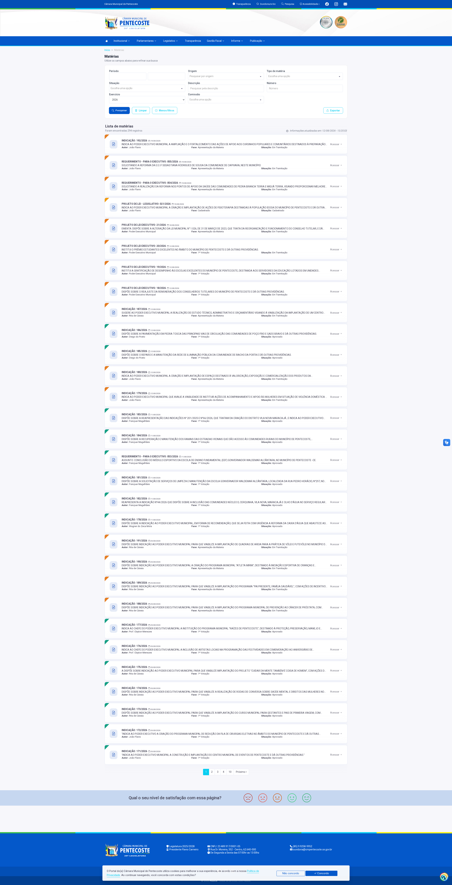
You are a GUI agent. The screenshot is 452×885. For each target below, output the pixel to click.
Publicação (256, 40)
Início (107, 50)
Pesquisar (121, 110)
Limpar (143, 110)
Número (271, 83)
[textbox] (226, 76)
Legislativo (169, 40)
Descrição (194, 83)
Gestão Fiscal (214, 40)
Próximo (241, 771)
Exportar (335, 110)
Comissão (194, 94)
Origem (192, 71)
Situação (114, 83)
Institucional (120, 40)
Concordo (323, 873)
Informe (235, 40)
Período (114, 71)
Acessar (335, 144)
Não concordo (290, 873)
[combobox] (226, 76)
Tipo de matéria (276, 71)
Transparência (193, 40)
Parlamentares (145, 40)
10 (230, 771)
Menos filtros (166, 110)
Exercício (114, 94)
